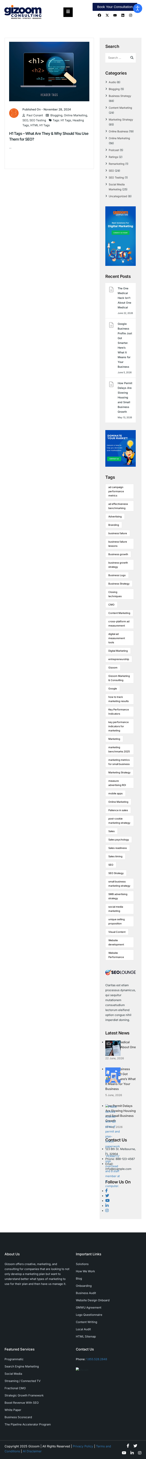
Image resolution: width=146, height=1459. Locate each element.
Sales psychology (118, 839)
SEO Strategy (116, 873)
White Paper (13, 1410)
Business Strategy (120, 95)
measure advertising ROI (117, 783)
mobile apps (115, 793)
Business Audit (86, 1293)
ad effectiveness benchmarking (118, 506)
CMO (111, 604)
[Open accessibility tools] (137, 8)
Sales (111, 831)
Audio (112, 82)
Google (112, 688)
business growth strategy (118, 564)
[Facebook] (99, 15)
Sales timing (115, 856)
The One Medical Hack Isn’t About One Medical (124, 298)
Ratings (113, 156)
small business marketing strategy (119, 883)
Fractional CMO (15, 1388)
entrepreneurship (118, 659)
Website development (116, 942)
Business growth (118, 554)
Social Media (13, 1373)
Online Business (118, 131)
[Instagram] (130, 15)
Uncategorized (118, 196)
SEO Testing (37, 120)
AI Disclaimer (32, 1451)
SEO (25, 120)
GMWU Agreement (88, 1307)
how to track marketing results (118, 699)
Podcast (114, 150)
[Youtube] (115, 15)
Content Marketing (120, 107)
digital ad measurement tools (116, 638)
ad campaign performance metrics (116, 491)
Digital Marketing (118, 650)
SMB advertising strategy (117, 896)
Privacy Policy (83, 1446)
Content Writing (86, 1322)
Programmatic (14, 1359)
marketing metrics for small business (119, 762)
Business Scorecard (18, 1417)
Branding (113, 524)
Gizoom (112, 667)
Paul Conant (35, 115)
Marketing (114, 738)
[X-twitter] (107, 15)
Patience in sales (118, 810)
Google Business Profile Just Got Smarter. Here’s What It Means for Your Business (125, 345)
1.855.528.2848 (96, 1359)
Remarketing (117, 163)
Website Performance (116, 955)
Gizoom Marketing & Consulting (119, 678)
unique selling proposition (116, 921)
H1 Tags (66, 120)
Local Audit (83, 1329)
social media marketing (115, 908)
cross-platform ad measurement (118, 623)
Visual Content (116, 931)
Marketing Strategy (121, 119)
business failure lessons (117, 543)
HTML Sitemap (86, 1336)
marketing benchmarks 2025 (119, 749)
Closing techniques (115, 594)
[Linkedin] (122, 15)
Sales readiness (117, 847)
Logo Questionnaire (89, 1315)
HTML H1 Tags (40, 125)
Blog (79, 1278)
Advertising (115, 516)
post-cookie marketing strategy (119, 820)
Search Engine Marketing (22, 1366)
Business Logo (117, 575)
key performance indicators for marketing (118, 726)
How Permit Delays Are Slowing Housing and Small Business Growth (125, 397)
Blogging (56, 115)
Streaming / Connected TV (22, 1381)
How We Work (85, 1271)
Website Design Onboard (93, 1300)
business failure (117, 533)
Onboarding (84, 1286)
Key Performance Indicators (118, 711)
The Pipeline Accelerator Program (28, 1424)
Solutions (82, 1264)
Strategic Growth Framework (24, 1395)
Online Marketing (75, 115)
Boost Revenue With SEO (22, 1402)
